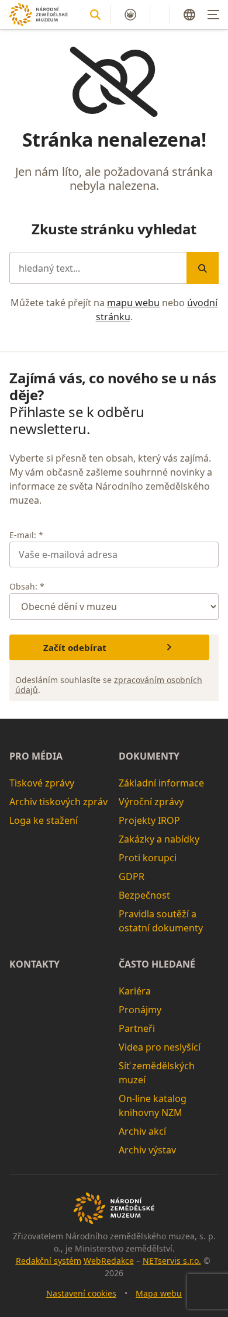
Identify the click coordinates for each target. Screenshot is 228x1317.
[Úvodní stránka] (38, 14)
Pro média (36, 756)
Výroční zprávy (151, 801)
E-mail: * (26, 534)
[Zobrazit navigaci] (213, 14)
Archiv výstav (147, 1149)
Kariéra (135, 991)
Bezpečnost (144, 895)
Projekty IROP (149, 820)
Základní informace (161, 783)
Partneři (137, 1028)
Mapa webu (159, 1293)
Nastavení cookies (81, 1293)
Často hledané (157, 964)
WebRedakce (109, 1260)
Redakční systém (48, 1260)
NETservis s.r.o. (172, 1260)
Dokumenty (149, 756)
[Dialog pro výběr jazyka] (189, 14)
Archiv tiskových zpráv (58, 801)
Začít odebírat (74, 647)
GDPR (131, 876)
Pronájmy (140, 1009)
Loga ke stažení (43, 820)
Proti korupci (148, 857)
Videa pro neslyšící (160, 1047)
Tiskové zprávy (41, 783)
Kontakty (34, 964)
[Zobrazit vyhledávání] (95, 14)
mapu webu (133, 302)
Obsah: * (26, 586)
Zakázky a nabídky (159, 839)
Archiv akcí (142, 1131)
